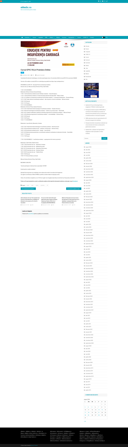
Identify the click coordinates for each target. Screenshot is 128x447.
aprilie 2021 (88, 323)
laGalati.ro (66, 433)
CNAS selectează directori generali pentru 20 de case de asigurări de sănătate (96, 119)
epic (32, 185)
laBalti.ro (44, 435)
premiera (42, 185)
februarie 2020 (89, 362)
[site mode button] (103, 37)
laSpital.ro (33, 431)
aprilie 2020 (88, 357)
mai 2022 (88, 287)
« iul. (85, 421)
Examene (27, 37)
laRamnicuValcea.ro (54, 440)
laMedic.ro (28, 431)
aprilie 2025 (88, 191)
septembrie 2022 (90, 276)
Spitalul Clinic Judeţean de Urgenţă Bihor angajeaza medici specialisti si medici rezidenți (95, 131)
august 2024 (88, 213)
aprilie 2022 (88, 290)
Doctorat (64, 37)
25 (88, 415)
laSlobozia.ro (93, 438)
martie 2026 (88, 160)
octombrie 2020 (89, 340)
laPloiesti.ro (72, 433)
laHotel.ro (39, 431)
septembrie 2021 (90, 310)
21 (98, 412)
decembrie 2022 (89, 268)
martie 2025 (88, 194)
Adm (33, 75)
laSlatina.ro (87, 438)
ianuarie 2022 (89, 299)
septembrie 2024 (90, 210)
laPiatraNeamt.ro (25, 437)
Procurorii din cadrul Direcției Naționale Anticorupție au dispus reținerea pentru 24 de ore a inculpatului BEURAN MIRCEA (49, 200)
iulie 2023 (88, 249)
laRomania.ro (53, 431)
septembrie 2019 (90, 376)
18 (88, 412)
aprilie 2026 (88, 158)
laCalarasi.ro (65, 435)
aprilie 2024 (88, 224)
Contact (92, 37)
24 (85, 415)
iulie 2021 (88, 315)
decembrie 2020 (89, 334)
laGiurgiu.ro (59, 437)
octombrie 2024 (89, 207)
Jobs (87, 68)
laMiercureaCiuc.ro (66, 437)
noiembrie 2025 (89, 171)
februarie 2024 (89, 229)
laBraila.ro (88, 437)
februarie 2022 (89, 296)
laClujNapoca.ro (67, 431)
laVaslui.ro (82, 433)
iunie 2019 (88, 384)
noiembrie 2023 (89, 238)
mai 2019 (88, 387)
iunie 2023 (88, 252)
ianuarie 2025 (89, 199)
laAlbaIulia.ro (88, 433)
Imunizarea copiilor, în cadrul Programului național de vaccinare (74, 188)
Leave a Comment (40, 75)
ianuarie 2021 (89, 332)
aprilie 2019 (88, 390)
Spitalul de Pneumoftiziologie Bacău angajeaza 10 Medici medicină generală (95, 106)
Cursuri (79, 37)
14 (98, 409)
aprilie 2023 (88, 257)
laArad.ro (82, 435)
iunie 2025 (88, 185)
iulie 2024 (88, 216)
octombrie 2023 (89, 241)
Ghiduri (51, 37)
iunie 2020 (88, 351)
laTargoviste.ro (99, 438)
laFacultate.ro (42, 433)
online (37, 185)
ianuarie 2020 (89, 365)
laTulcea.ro (97, 440)
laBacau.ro (87, 435)
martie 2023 (88, 260)
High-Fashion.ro (32, 437)
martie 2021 (88, 326)
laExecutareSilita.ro (30, 435)
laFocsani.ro (53, 437)
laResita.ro (93, 437)
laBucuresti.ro (60, 431)
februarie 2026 (89, 163)
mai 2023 (88, 254)
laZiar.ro (31, 433)
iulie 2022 (88, 282)
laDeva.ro (71, 435)
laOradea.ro (53, 438)
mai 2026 (88, 155)
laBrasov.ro (82, 431)
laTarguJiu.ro (83, 440)
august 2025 (88, 180)
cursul (28, 185)
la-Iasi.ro (87, 431)
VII (47, 185)
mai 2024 (88, 221)
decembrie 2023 (89, 235)
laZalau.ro (102, 440)
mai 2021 (88, 321)
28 (98, 415)
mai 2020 (88, 354)
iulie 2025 (88, 182)
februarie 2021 (89, 329)
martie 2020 (88, 359)
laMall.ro (27, 433)
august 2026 (88, 147)
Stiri (22, 72)
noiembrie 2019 (89, 370)
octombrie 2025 (89, 174)
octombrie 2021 (89, 307)
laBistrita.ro (100, 435)
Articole (87, 46)
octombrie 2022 (89, 274)
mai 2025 (88, 188)
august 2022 (88, 279)
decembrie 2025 (89, 169)
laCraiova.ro (60, 433)
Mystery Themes (34, 445)
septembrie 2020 (90, 343)
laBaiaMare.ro (93, 435)
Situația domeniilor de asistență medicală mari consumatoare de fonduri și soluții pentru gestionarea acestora (96, 124)
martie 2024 (88, 227)
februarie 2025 (89, 196)
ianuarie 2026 (89, 166)
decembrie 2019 (89, 368)
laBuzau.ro (60, 435)
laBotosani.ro (83, 437)
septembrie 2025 (90, 177)
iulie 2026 (88, 149)
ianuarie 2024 (89, 232)
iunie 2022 (88, 285)
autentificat (31, 213)
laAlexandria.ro (95, 433)
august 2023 (88, 246)
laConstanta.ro (53, 433)
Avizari (34, 37)
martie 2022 (88, 293)
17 (85, 412)
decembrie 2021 (89, 301)
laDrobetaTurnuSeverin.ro (66, 440)
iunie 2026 (88, 152)
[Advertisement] (64, 24)
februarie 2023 (89, 263)
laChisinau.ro (39, 435)
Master (58, 37)
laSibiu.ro (82, 438)
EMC (46, 37)
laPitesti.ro (58, 438)
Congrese (88, 51)
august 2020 (88, 345)
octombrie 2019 (89, 373)
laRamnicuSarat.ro (66, 438)
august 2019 (88, 379)
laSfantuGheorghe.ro (95, 431)
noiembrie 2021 (89, 304)
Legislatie (40, 37)
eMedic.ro (26, 7)
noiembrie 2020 (89, 337)
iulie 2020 (88, 348)
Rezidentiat (71, 37)
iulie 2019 (88, 381)
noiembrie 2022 (89, 271)
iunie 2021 (88, 318)
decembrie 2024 (89, 202)
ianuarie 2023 (89, 265)
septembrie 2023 (90, 243)
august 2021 (88, 312)
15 (102, 409)
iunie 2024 (88, 218)
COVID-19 (85, 37)
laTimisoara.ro (53, 435)
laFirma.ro (35, 433)
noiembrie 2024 (89, 205)
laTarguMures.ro (90, 440)
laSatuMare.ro (100, 437)
